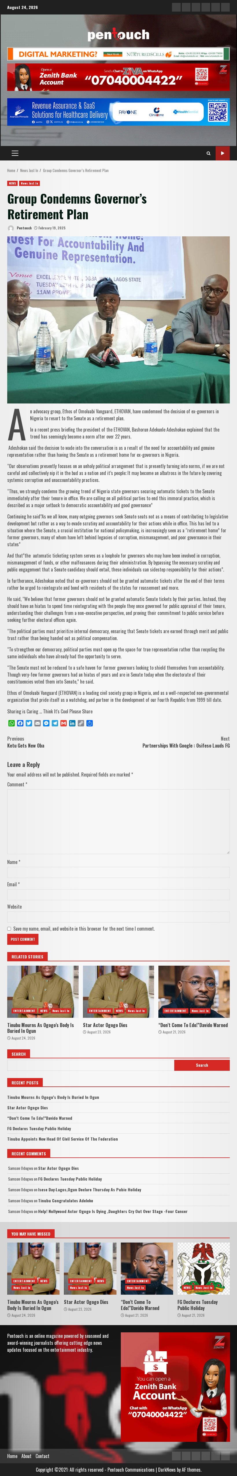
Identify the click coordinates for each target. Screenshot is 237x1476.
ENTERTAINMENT (24, 1011)
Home (12, 1456)
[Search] (208, 153)
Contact (42, 1456)
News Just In (29, 183)
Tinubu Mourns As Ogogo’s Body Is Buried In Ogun (43, 992)
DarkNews (167, 1469)
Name (13, 861)
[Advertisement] (118, 53)
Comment (17, 784)
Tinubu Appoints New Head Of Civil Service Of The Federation (62, 1139)
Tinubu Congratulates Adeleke (65, 1200)
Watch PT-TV (223, 153)
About (26, 1456)
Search (19, 1054)
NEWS (12, 183)
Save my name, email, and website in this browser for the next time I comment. (84, 928)
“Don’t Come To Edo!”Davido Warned (194, 992)
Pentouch (24, 227)
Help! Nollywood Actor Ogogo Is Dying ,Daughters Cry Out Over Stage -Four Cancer (113, 1211)
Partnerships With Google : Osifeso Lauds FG (186, 742)
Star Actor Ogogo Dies (118, 992)
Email (13, 884)
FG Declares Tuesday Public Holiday (39, 1128)
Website (14, 906)
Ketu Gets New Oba (26, 742)
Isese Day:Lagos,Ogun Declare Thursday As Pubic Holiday (89, 1189)
